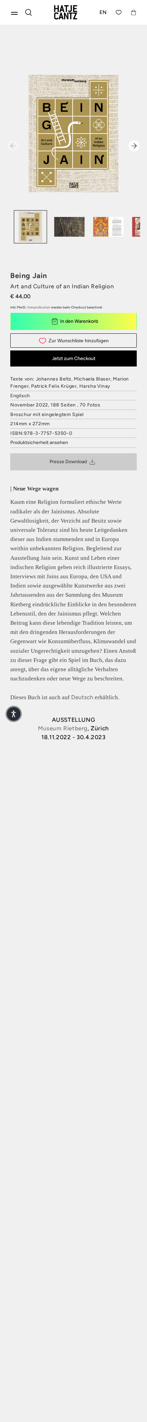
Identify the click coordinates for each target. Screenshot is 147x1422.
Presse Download (68, 462)
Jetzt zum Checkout (73, 358)
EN (103, 12)
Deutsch (82, 697)
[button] (13, 714)
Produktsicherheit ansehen (39, 442)
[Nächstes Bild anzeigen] (134, 146)
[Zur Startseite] (65, 12)
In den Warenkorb (79, 321)
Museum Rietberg (63, 728)
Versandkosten (38, 307)
